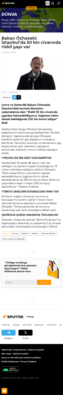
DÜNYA (6, 233)
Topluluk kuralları (21, 353)
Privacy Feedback (28, 361)
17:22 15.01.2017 (8, 52)
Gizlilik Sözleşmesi (10, 361)
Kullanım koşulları (36, 349)
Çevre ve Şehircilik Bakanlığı (14, 239)
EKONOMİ (39, 324)
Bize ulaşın (6, 353)
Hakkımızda (6, 349)
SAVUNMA (52, 324)
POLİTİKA (27, 324)
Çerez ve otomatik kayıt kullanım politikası (21, 357)
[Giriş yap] (53, 3)
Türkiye (15, 233)
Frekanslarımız (20, 349)
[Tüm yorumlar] (4, 391)
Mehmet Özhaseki (49, 233)
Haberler (24, 233)
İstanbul (35, 233)
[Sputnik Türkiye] (8, 4)
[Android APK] (10, 369)
